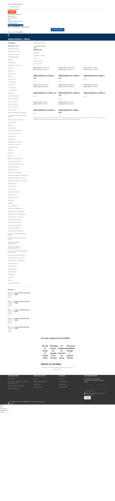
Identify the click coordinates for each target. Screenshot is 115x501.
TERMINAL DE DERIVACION (14, 228)
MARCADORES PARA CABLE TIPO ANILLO (17, 181)
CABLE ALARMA (11, 63)
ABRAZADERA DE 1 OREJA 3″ (44, 110)
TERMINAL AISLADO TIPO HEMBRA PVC (17, 214)
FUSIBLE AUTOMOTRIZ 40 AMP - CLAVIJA (22, 293)
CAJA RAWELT (11, 93)
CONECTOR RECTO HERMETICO (15, 142)
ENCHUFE (10, 156)
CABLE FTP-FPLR (11, 74)
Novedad (35, 58)
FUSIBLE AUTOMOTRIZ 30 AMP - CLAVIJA (22, 302)
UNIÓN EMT (10, 277)
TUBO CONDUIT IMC (12, 266)
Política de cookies (37, 387)
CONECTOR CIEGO (12, 128)
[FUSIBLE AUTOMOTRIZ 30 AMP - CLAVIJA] (10, 304)
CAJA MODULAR (11, 88)
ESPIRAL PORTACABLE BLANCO (15, 159)
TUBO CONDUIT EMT (12, 264)
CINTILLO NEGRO (12, 123)
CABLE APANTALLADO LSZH (14, 65)
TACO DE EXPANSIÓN (13, 206)
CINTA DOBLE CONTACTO (14, 96)
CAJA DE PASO (11, 85)
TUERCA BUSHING (12, 272)
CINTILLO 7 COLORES (12, 107)
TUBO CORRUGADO (12, 269)
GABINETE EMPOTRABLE (13, 167)
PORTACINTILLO (11, 189)
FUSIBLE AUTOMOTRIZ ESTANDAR (16, 164)
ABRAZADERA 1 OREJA (13, 46)
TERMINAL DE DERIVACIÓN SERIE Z (16, 231)
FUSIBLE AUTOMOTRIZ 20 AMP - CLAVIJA (22, 319)
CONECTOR (10, 125)
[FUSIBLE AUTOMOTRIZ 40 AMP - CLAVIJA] (10, 295)
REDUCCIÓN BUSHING (13, 198)
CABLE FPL (10, 68)
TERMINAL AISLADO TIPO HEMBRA (16, 211)
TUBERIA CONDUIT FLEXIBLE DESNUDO (17, 255)
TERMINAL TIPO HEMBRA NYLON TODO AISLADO (17, 234)
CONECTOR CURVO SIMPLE (14, 134)
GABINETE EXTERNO (12, 170)
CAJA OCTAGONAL (12, 90)
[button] (35, 72)
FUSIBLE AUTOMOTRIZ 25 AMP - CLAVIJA (22, 310)
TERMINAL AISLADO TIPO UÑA (15, 225)
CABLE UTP (10, 76)
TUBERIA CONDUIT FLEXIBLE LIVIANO (16, 258)
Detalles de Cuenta (63, 387)
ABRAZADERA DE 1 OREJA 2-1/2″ (69, 94)
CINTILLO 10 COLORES (13, 99)
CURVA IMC (10, 153)
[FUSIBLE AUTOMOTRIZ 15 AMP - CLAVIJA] (10, 329)
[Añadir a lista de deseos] (39, 72)
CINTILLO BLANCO (12, 110)
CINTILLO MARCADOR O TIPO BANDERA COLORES (17, 116)
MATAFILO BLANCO (12, 184)
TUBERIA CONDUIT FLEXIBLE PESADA (16, 261)
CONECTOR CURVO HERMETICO (15, 131)
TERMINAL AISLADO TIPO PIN (14, 223)
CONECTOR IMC (11, 139)
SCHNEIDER (10, 203)
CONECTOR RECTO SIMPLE (14, 145)
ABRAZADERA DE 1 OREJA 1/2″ (45, 92)
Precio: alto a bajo (37, 64)
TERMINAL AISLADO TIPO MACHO (15, 217)
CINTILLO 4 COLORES (12, 102)
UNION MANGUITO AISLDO (14, 283)
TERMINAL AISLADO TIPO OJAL (15, 220)
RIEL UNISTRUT (11, 200)
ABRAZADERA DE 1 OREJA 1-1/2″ (69, 77)
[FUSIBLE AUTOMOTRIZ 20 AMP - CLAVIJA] (10, 321)
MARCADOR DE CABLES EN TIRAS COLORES (18, 175)
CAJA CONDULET (12, 79)
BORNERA (10, 60)
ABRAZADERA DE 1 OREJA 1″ (94, 75)
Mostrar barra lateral (40, 46)
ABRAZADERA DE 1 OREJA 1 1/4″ (43, 77)
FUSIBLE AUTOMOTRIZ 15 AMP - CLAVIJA (22, 327)
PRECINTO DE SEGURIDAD (14, 192)
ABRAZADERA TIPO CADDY (14, 51)
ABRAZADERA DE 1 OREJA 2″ (95, 92)
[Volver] (10, 35)
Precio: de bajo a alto (38, 61)
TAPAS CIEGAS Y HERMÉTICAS (15, 209)
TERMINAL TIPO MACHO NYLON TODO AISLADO (17, 238)
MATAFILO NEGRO (12, 186)
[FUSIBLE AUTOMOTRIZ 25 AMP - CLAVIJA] (10, 312)
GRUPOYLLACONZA (58, 29)
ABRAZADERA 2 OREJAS (13, 49)
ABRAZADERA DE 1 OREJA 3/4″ (68, 111)
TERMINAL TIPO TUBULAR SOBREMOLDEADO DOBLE (14, 247)
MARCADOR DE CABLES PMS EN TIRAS (17, 178)
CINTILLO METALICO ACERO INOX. (15, 120)
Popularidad (36, 53)
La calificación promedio (39, 56)
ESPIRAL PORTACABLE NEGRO (15, 161)
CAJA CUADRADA (12, 82)
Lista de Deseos (62, 384)
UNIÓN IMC (10, 280)
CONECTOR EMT (11, 136)
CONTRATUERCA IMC (13, 147)
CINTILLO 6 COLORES (12, 104)
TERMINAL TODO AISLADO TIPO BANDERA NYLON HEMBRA (17, 251)
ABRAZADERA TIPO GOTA (14, 54)
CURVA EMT (10, 150)
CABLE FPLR (10, 71)
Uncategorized (11, 275)
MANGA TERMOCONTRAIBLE (14, 172)
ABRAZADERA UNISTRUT (13, 57)
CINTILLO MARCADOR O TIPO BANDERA (17, 113)
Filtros (35, 48)
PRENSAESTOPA (11, 195)
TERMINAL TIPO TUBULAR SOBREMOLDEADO (14, 243)
